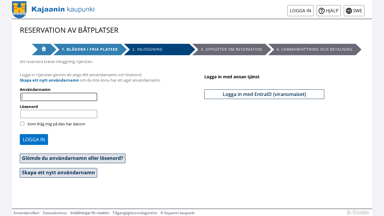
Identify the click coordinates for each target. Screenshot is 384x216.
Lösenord (29, 106)
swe (357, 11)
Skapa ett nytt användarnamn (49, 80)
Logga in (300, 11)
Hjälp (332, 11)
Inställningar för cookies (89, 213)
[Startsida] (53, 9)
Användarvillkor (27, 213)
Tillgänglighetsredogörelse (134, 213)
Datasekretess (55, 213)
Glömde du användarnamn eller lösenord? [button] (72, 158)
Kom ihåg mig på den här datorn (56, 124)
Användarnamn (35, 89)
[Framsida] (41, 49)
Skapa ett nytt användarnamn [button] (58, 172)
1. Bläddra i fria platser (90, 49)
